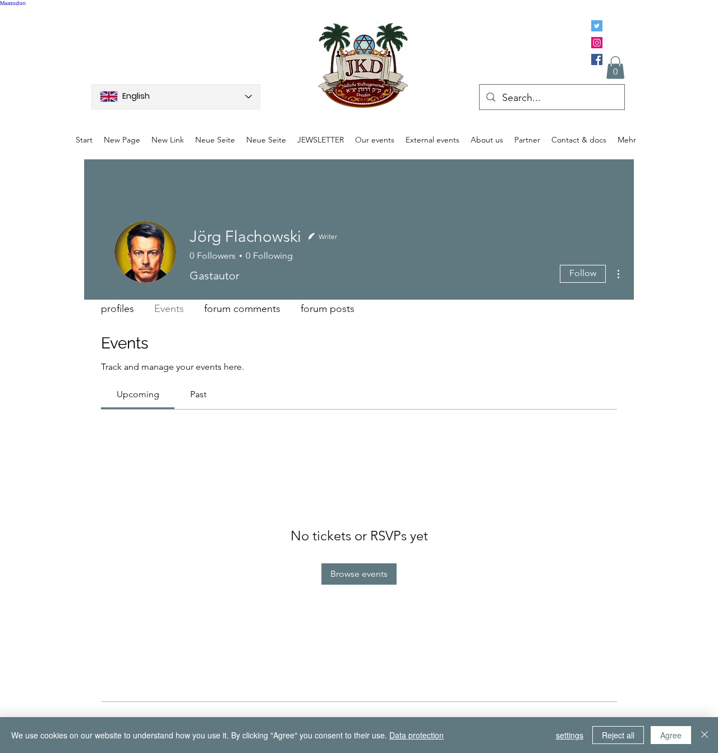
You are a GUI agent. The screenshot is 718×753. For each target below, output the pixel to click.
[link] (138, 394)
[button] (615, 67)
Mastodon (13, 3)
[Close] (704, 735)
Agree (671, 735)
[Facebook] (596, 59)
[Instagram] (596, 42)
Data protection (416, 735)
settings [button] (569, 735)
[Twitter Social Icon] (596, 25)
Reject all (618, 735)
